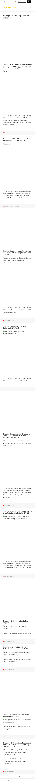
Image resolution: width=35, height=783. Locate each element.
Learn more (22, 2)
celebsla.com (9, 7)
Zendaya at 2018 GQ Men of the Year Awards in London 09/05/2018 (16, 140)
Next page (33, 776)
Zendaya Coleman (14, 133)
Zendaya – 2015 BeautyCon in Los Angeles (15, 622)
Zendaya (6, 133)
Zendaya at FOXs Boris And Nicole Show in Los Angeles (16, 715)
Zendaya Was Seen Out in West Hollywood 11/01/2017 (14, 327)
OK (29, 2)
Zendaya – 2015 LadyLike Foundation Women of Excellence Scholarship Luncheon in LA (17, 744)
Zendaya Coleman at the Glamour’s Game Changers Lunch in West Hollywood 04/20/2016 (16, 436)
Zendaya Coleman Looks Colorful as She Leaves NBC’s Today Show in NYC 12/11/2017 (17, 253)
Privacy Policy (6, 781)
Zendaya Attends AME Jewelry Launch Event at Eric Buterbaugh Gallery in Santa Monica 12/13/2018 (17, 66)
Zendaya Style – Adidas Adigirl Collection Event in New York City (16, 648)
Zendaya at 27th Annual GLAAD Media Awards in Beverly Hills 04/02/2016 (17, 512)
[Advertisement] (17, 41)
